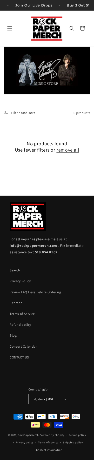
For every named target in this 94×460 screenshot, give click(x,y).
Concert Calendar (23, 346)
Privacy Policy (20, 281)
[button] (9, 28)
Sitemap (16, 303)
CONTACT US (19, 357)
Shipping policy (73, 442)
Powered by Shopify (52, 435)
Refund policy (20, 324)
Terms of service (48, 442)
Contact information (49, 450)
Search (15, 270)
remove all (67, 150)
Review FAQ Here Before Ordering (35, 292)
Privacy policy (25, 442)
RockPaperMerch (28, 435)
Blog (13, 335)
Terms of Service (22, 314)
